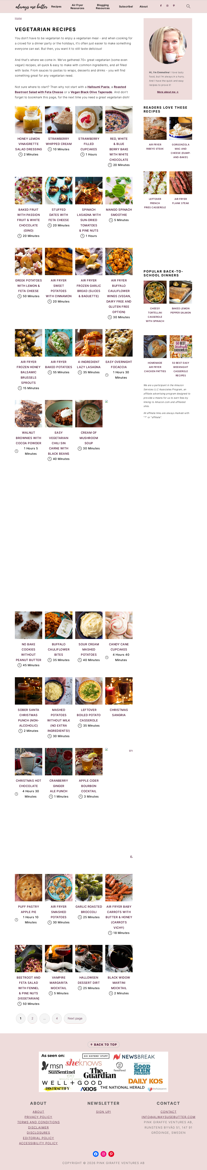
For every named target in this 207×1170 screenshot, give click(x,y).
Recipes (56, 6)
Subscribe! (126, 6)
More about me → (168, 92)
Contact (169, 1111)
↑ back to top (103, 1044)
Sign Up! (103, 1111)
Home (18, 18)
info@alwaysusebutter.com (169, 1117)
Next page (75, 1018)
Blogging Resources (103, 7)
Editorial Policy (38, 1138)
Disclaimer (38, 1127)
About (144, 6)
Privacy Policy (38, 1117)
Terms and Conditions (38, 1122)
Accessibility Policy (38, 1143)
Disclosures (38, 1132)
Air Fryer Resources (77, 7)
